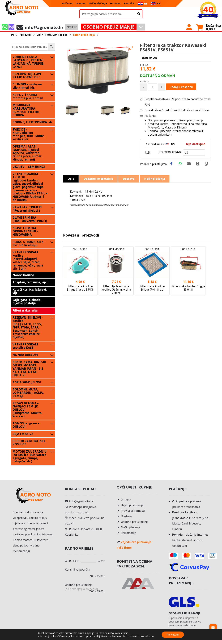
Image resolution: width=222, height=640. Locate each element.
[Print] (197, 163)
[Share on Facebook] (171, 163)
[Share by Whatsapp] (180, 163)
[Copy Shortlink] (206, 163)
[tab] (71, 179)
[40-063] (107, 110)
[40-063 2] (72, 110)
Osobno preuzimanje (134, 522)
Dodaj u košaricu (181, 87)
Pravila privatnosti (133, 511)
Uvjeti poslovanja (132, 505)
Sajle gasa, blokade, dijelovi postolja (26, 301)
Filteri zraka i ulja (25, 310)
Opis (71, 179)
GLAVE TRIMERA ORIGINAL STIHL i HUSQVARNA (25, 231)
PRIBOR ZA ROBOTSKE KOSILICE (28, 442)
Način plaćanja (130, 527)
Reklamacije (128, 533)
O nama (126, 499)
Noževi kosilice (23, 275)
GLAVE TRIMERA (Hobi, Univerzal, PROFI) (29, 219)
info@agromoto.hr (81, 501)
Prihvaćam (173, 634)
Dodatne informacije (98, 179)
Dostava (126, 516)
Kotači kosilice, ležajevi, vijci (29, 291)
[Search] (138, 14)
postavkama (147, 636)
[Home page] (12, 34)
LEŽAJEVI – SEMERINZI (28, 167)
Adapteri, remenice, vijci (30, 282)
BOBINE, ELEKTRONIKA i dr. (32, 122)
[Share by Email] (188, 163)
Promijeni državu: (170, 152)
